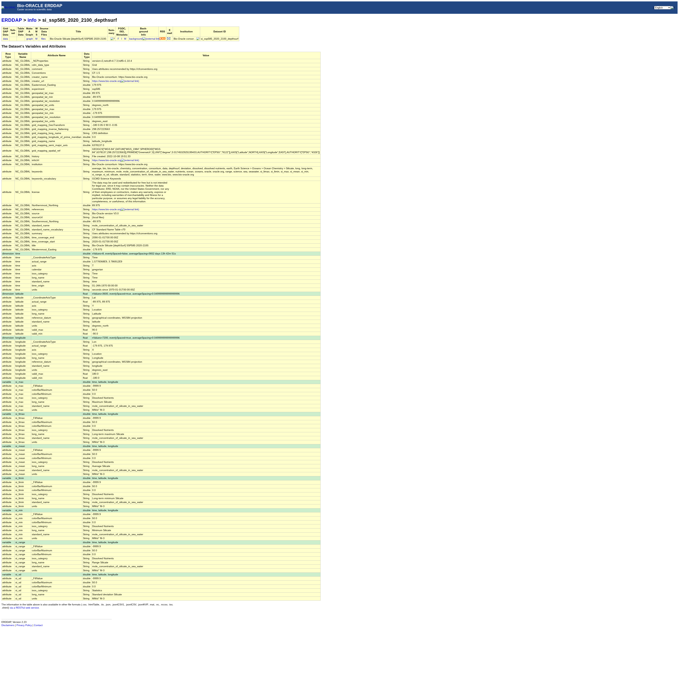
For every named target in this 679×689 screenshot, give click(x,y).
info (32, 20)
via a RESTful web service (24, 607)
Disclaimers (7, 625)
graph (29, 38)
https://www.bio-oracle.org (106, 81)
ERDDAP (11, 20)
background (136, 38)
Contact (38, 625)
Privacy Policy (24, 625)
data (5, 38)
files (43, 38)
